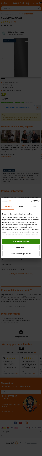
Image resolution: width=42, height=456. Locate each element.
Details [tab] (21, 207)
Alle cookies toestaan (21, 241)
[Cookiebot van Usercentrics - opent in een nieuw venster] (31, 201)
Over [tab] (34, 207)
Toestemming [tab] (7, 207)
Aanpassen (20, 247)
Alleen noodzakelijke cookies (21, 253)
